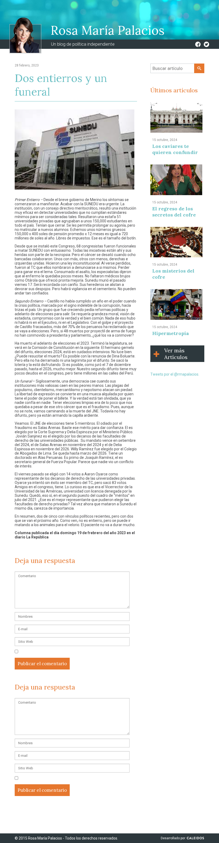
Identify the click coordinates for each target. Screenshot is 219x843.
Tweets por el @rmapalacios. (174, 374)
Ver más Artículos (175, 353)
